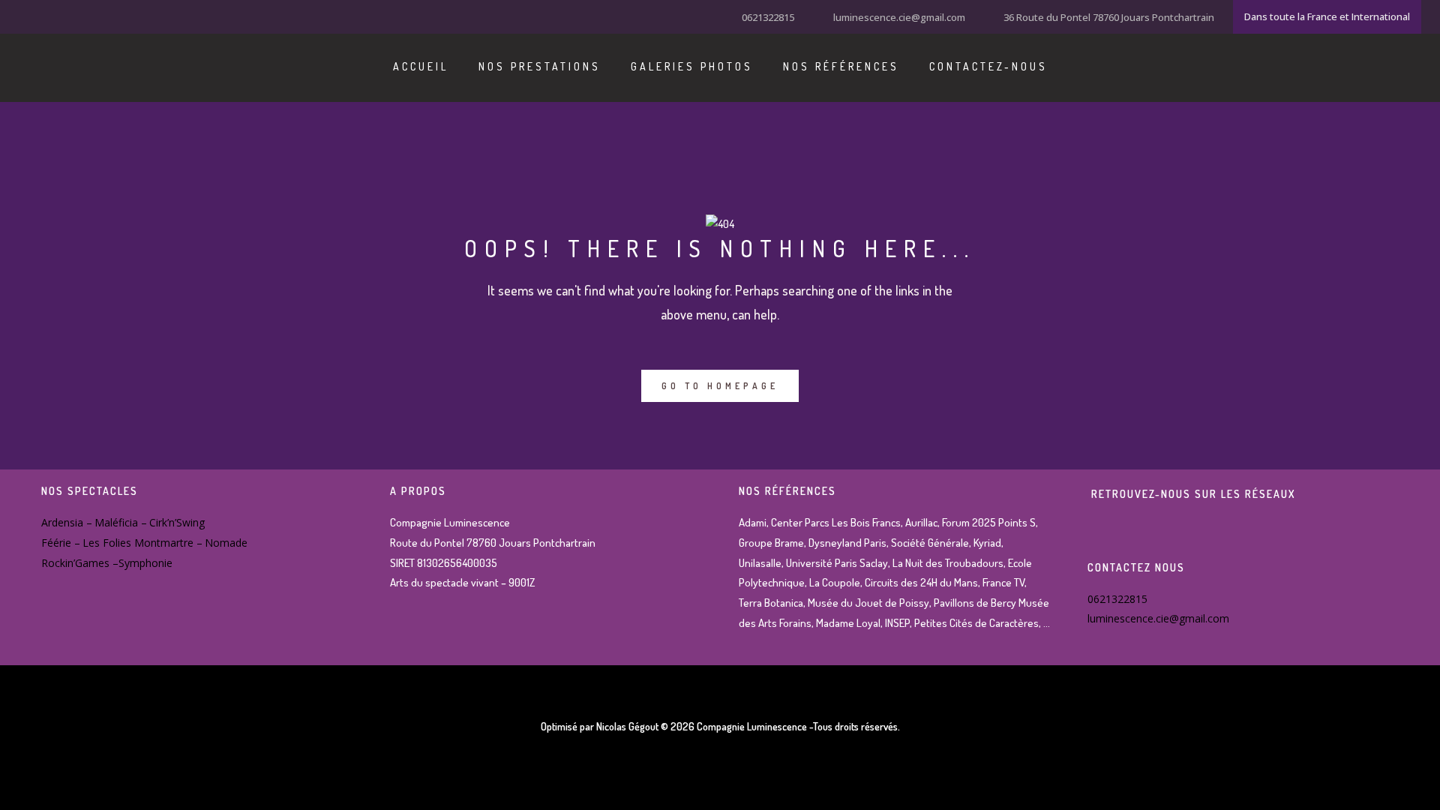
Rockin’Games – (79, 563)
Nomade (226, 543)
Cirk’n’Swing (177, 522)
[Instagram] (45, 15)
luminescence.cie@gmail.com (899, 17)
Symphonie (145, 563)
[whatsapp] (82, 15)
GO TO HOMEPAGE (720, 386)
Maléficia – (120, 522)
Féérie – (60, 543)
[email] (101, 15)
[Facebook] (26, 15)
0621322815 (768, 17)
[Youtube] (63, 15)
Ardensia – (66, 522)
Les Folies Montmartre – (142, 543)
